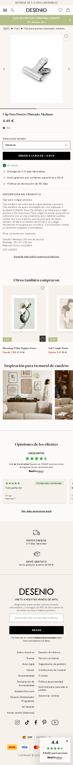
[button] (55, 750)
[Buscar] (12, 10)
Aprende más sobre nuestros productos (36, 256)
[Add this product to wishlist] (66, 36)
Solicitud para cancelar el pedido (53, 688)
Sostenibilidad (26, 675)
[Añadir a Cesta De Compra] (43, 339)
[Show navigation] (5, 10)
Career (30, 670)
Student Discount (24, 691)
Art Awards (28, 706)
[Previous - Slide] (4, 69)
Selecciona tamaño (14, 138)
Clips (17, 28)
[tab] (18, 107)
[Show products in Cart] (68, 10)
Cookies (43, 675)
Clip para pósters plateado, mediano (44, 28)
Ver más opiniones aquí (36, 511)
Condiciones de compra (52, 670)
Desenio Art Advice (49, 652)
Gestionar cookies (49, 695)
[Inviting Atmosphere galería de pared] (27, 395)
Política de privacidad (45, 637)
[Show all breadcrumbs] (6, 28)
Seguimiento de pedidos (52, 664)
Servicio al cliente (49, 658)
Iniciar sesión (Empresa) (20, 712)
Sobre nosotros (25, 652)
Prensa (30, 658)
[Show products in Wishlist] (60, 10)
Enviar (36, 630)
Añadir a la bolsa (36, 155)
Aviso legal (28, 664)
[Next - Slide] (69, 69)
